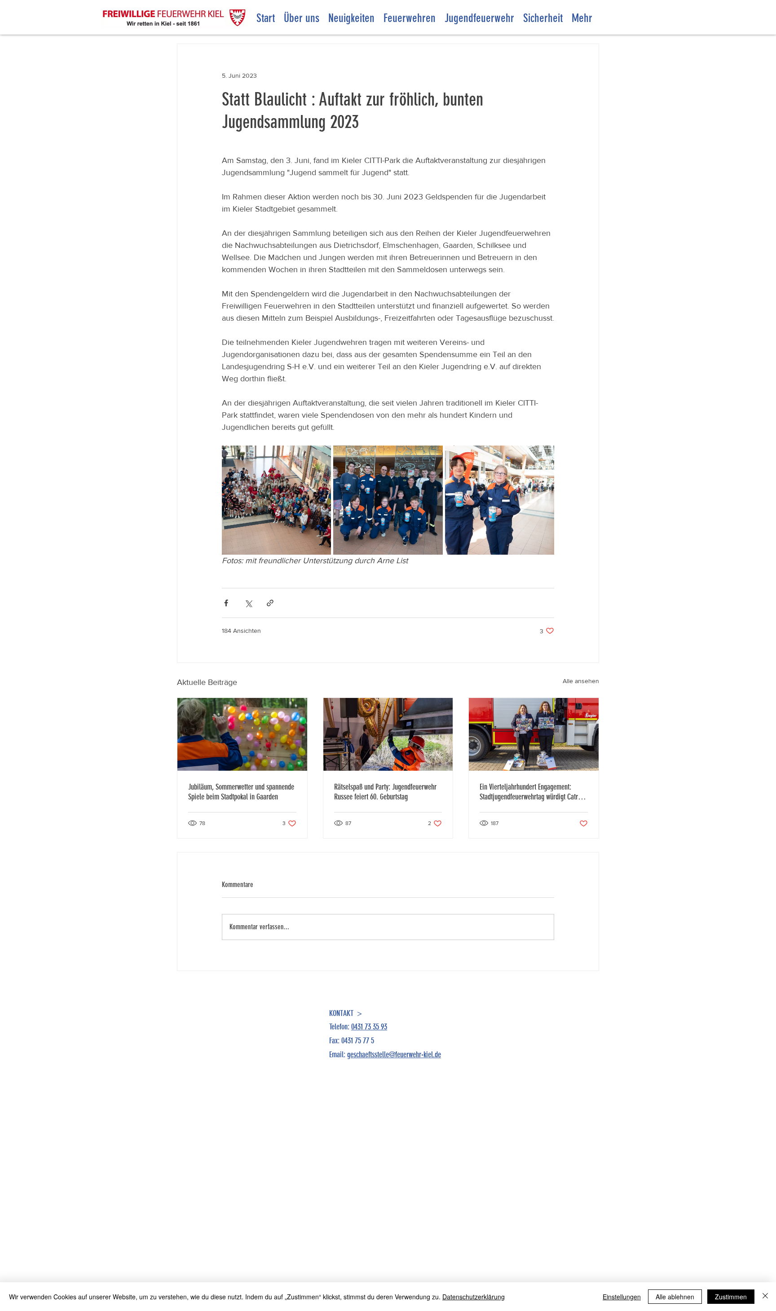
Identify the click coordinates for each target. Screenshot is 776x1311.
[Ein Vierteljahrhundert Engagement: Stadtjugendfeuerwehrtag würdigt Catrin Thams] (534, 734)
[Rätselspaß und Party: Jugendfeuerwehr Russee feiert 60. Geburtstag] (388, 734)
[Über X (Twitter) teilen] (248, 603)
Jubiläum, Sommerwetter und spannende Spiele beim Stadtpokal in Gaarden (241, 792)
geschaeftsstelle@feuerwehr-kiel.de (394, 1054)
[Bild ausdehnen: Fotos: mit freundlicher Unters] (276, 500)
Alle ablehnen (675, 1296)
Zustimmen (731, 1296)
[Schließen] (765, 1296)
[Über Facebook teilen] (226, 603)
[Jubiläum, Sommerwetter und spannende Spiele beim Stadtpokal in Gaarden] (242, 734)
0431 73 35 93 (369, 1027)
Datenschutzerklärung (473, 1296)
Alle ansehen (581, 680)
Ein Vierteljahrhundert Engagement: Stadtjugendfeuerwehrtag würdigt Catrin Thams (531, 792)
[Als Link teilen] (270, 603)
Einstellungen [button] (622, 1296)
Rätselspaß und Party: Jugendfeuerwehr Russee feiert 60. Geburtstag (385, 792)
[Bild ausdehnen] (387, 500)
